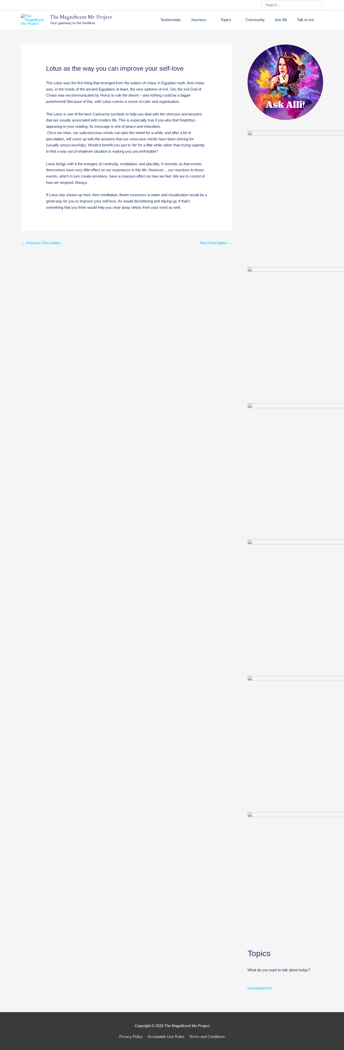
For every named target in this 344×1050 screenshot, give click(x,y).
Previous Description (40, 243)
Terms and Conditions (207, 1036)
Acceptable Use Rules (166, 1036)
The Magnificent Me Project (81, 17)
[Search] (320, 5)
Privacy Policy (131, 1036)
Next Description (216, 243)
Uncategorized (259, 988)
